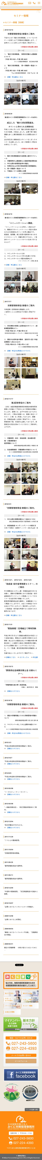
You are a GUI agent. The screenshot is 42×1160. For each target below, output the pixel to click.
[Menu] (38, 3)
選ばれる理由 (27, 993)
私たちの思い (9, 993)
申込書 (35, 657)
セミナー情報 (27, 1006)
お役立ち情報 (9, 1012)
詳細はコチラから (13, 691)
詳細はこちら (11, 657)
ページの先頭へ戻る (32, 1110)
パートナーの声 (10, 1006)
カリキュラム (24, 657)
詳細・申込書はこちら (15, 77)
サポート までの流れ (9, 999)
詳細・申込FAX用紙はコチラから (18, 351)
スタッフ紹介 (27, 999)
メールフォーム (21, 1061)
